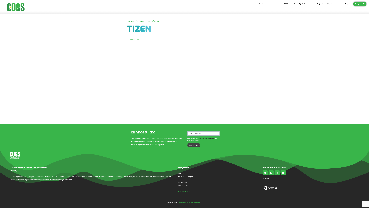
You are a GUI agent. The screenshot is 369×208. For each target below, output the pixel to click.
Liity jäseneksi (332, 4)
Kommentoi (131, 21)
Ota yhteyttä (360, 4)
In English (347, 4)
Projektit (320, 4)
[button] (286, 4)
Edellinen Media (133, 40)
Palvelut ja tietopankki (302, 4)
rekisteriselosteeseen (207, 138)
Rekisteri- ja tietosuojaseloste (190, 203)
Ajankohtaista (274, 4)
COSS (286, 4)
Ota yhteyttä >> (184, 191)
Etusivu (262, 4)
